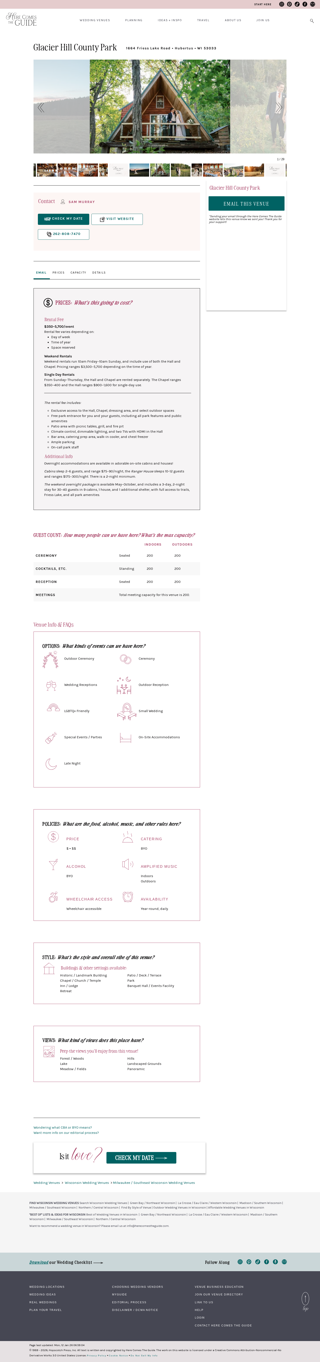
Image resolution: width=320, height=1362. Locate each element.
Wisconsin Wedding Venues (87, 1183)
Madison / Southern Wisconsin (260, 1203)
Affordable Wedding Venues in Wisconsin (236, 1207)
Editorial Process (129, 1302)
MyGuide (119, 1294)
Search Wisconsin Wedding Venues (103, 1203)
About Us (233, 20)
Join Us (263, 20)
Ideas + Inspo (170, 20)
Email (41, 272)
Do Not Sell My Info (144, 1355)
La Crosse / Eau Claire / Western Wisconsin (207, 1203)
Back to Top (305, 1293)
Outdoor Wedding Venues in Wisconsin (179, 1207)
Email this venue (246, 203)
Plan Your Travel (45, 1310)
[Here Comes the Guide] (18, 16)
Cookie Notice (118, 1355)
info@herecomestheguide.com (148, 1226)
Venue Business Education (219, 1286)
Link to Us (204, 1302)
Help (199, 1310)
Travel (203, 20)
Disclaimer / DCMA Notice (135, 1310)
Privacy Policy (96, 1355)
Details (99, 272)
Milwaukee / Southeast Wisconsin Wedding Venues (154, 1183)
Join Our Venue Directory (219, 1294)
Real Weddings (43, 1302)
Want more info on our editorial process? (66, 1133)
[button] (39, 107)
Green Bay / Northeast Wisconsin (152, 1203)
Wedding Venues (95, 20)
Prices (58, 272)
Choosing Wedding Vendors (137, 1286)
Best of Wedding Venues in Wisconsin (111, 1214)
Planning (133, 20)
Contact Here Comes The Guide (223, 1325)
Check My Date (135, 1157)
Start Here (262, 4)
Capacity (78, 272)
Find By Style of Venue (136, 1207)
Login (200, 1317)
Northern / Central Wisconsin (98, 1207)
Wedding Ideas (42, 1294)
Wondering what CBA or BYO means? (63, 1128)
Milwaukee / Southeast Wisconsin (52, 1207)
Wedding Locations (47, 1286)
